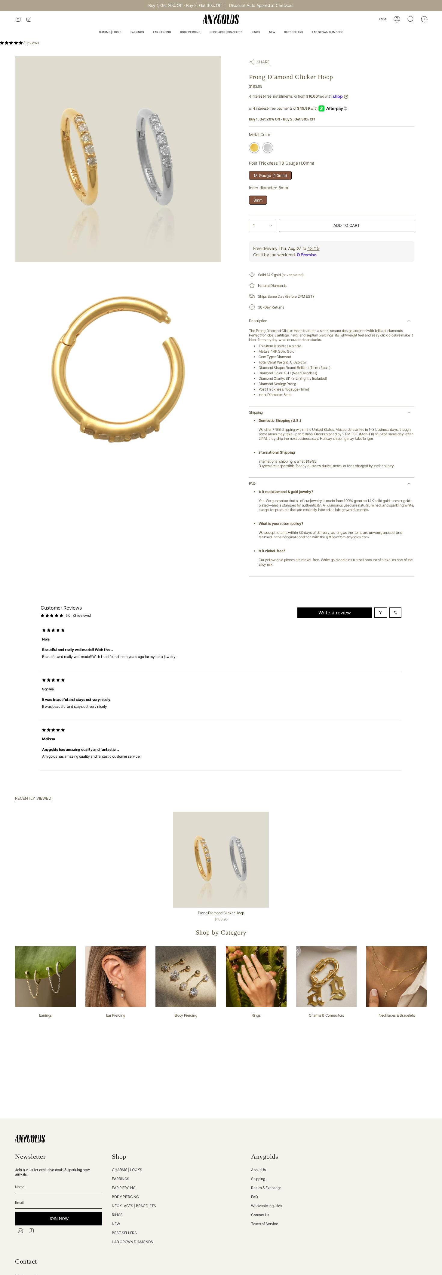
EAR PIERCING (123, 1187)
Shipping (256, 412)
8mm (258, 199)
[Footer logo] (30, 1139)
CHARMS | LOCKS (127, 1169)
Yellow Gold (254, 147)
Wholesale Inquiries (266, 1205)
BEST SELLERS (124, 1233)
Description (258, 320)
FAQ (252, 483)
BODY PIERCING (125, 1196)
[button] (110, 32)
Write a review (334, 613)
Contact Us (260, 1215)
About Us (258, 1169)
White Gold (267, 147)
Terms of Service (264, 1224)
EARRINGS (120, 1178)
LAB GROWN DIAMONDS (132, 1242)
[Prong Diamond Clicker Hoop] (221, 860)
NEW (116, 1224)
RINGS (117, 1215)
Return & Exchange (266, 1187)
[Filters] (380, 612)
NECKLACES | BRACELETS (134, 1205)
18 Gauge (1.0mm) (270, 174)
